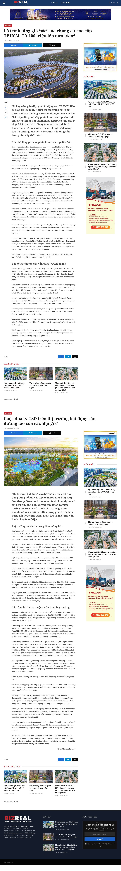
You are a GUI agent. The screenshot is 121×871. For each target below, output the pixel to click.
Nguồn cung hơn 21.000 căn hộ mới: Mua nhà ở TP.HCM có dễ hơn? (14, 385)
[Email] (6, 112)
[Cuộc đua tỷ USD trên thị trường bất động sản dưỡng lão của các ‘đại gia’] (41, 461)
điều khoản (99, 844)
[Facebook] (6, 107)
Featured (8, 25)
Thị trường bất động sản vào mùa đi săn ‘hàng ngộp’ (40, 385)
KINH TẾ (54, 3)
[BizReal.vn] (21, 3)
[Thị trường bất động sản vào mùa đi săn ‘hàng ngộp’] (41, 373)
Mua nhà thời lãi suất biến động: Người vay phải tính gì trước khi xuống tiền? (65, 386)
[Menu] (4, 3)
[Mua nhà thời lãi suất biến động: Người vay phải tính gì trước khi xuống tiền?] (66, 373)
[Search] (117, 3)
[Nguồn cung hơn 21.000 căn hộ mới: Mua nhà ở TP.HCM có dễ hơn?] (15, 373)
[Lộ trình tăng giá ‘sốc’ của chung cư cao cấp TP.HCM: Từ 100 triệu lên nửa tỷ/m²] (41, 73)
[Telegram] (6, 117)
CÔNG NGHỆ (65, 3)
